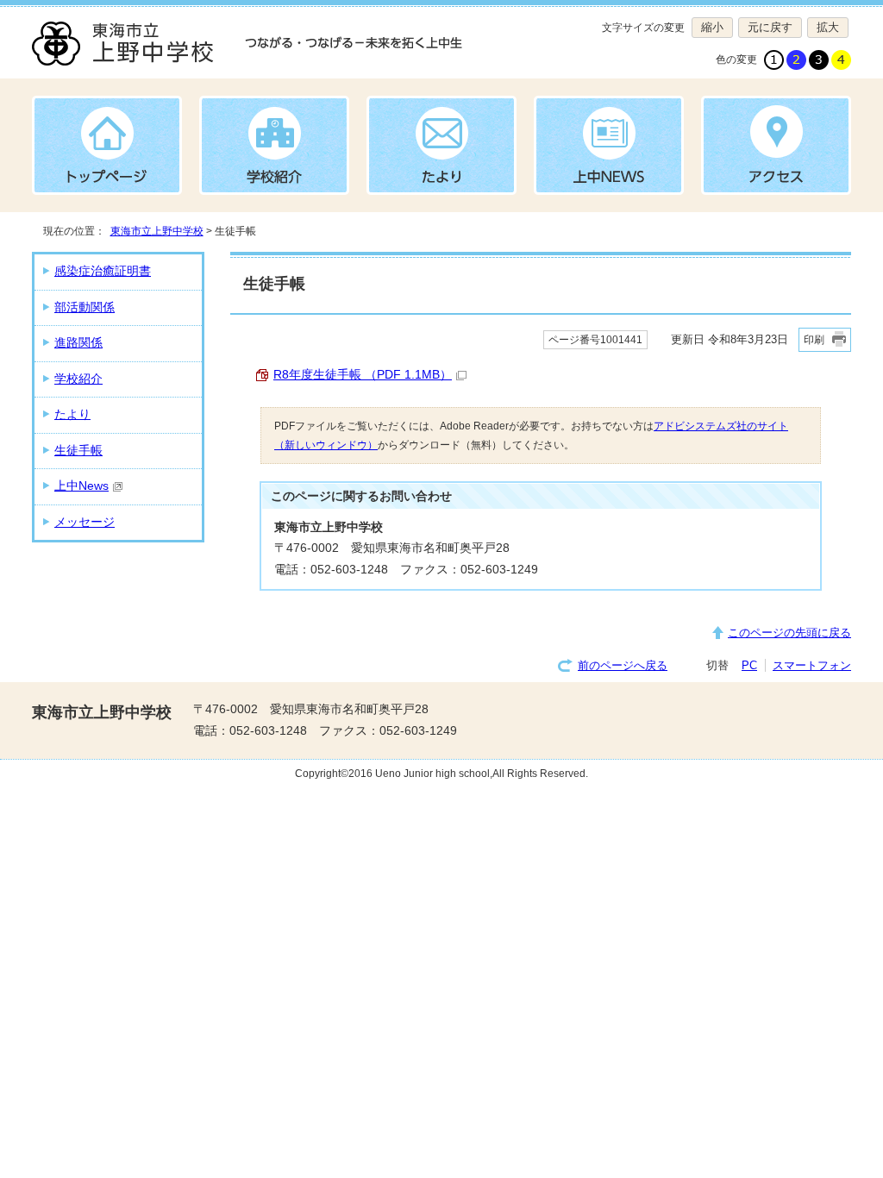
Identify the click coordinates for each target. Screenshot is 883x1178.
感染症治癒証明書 (102, 271)
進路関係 (78, 342)
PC (749, 665)
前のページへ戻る (622, 665)
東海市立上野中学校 (157, 231)
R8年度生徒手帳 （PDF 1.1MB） (362, 374)
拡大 (823, 27)
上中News (81, 485)
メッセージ (84, 522)
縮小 (707, 27)
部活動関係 (84, 307)
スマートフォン (812, 665)
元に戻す (765, 27)
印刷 (814, 340)
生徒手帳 (78, 450)
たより (72, 414)
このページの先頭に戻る (789, 632)
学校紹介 (78, 379)
